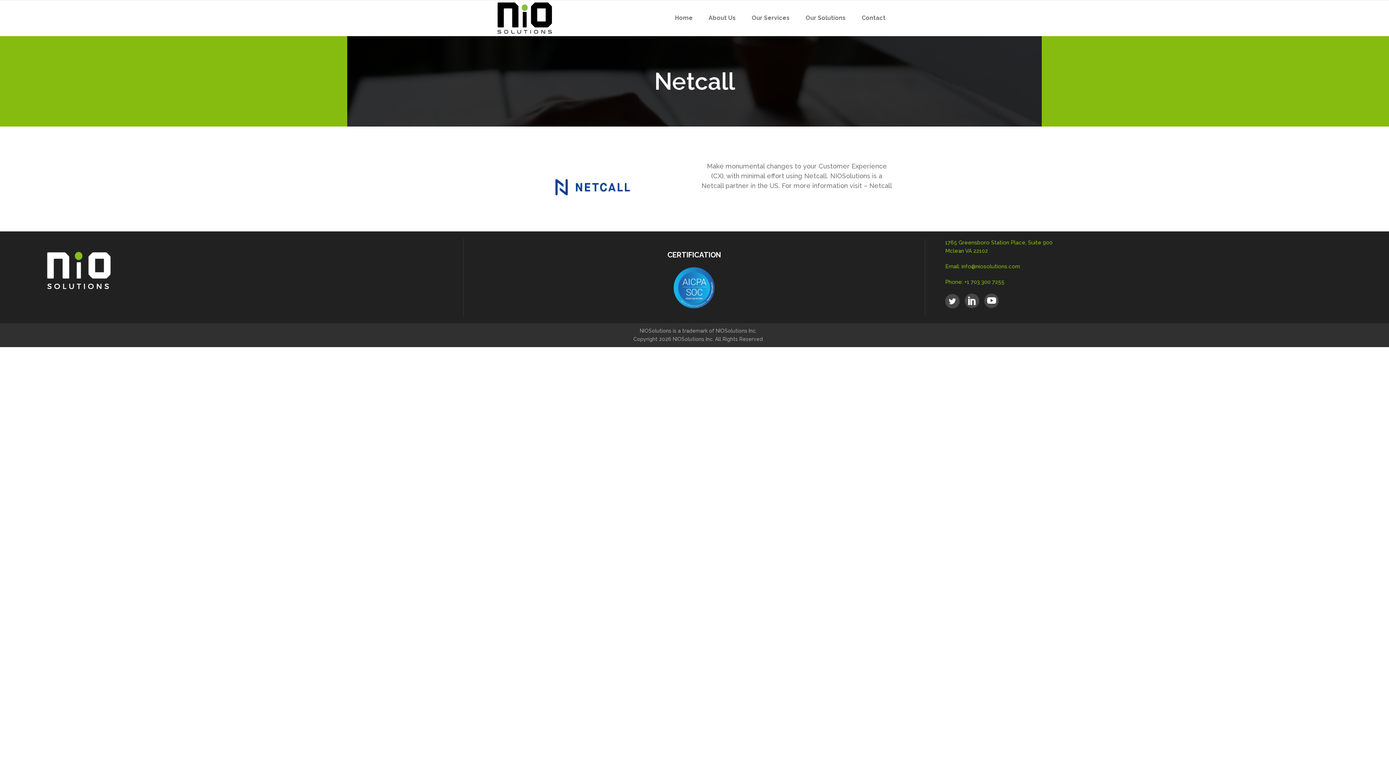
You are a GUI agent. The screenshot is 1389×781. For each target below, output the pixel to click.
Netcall (880, 185)
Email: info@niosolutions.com (982, 266)
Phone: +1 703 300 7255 (974, 282)
